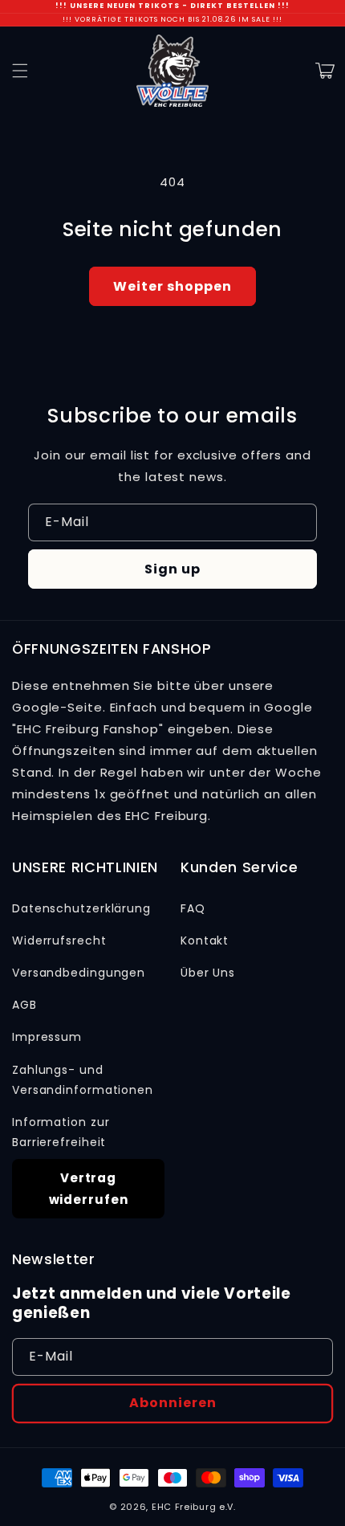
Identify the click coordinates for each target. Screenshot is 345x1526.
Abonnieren (173, 1402)
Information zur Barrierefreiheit (61, 1132)
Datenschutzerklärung (81, 908)
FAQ (193, 908)
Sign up (172, 569)
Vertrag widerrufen (88, 1188)
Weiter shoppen (172, 286)
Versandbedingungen (78, 973)
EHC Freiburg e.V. (194, 1506)
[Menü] (20, 70)
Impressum (47, 1037)
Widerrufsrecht (59, 940)
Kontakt (205, 940)
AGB (24, 1005)
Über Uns (208, 973)
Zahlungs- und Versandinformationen (82, 1080)
